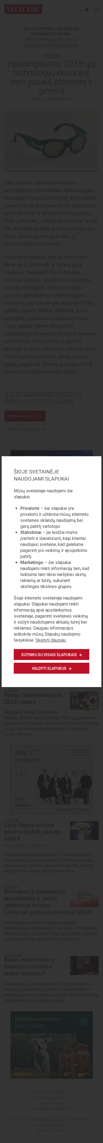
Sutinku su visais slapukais (49, 655)
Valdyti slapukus (49, 668)
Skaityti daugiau (50, 640)
